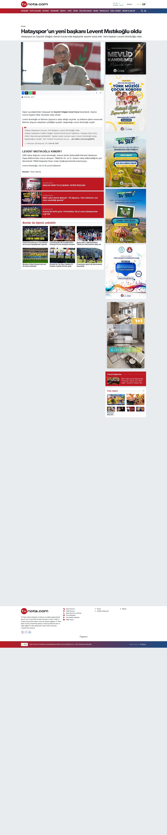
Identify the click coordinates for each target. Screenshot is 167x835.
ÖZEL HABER (115, 11)
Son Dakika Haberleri (72, 617)
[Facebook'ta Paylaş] (23, 93)
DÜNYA (63, 11)
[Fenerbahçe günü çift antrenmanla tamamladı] (89, 255)
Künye (99, 609)
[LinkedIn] (29, 632)
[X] (22, 632)
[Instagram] (26, 632)
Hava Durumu (70, 609)
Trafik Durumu (70, 611)
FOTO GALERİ (35, 11)
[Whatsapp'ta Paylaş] (30, 93)
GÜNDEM (24, 11)
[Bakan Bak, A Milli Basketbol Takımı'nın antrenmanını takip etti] (89, 234)
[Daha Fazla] (34, 93)
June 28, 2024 (53, 143)
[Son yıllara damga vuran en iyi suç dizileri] (135, 399)
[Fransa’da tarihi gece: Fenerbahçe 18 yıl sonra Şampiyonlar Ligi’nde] (35, 234)
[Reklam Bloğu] (125, 58)
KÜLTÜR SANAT (85, 11)
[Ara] (142, 11)
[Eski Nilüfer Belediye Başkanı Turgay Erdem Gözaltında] (140, 409)
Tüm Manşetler (70, 615)
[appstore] (83, 637)
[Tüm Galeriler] (143, 391)
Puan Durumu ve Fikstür (73, 613)
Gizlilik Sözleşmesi (103, 611)
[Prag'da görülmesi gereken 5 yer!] (116, 399)
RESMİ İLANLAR (128, 11)
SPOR (75, 11)
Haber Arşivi (70, 619)
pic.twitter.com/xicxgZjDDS (83, 139)
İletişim (124, 609)
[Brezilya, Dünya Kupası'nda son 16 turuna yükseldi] (35, 255)
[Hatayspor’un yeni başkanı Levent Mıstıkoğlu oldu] (62, 66)
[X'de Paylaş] (26, 93)
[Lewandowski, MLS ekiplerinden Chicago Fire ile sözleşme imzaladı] (62, 234)
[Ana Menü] (144, 11)
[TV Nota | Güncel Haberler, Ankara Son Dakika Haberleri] (34, 4)
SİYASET (45, 11)
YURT (69, 11)
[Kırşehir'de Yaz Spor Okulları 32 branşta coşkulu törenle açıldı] (62, 255)
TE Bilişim (143, 644)
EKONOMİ (54, 11)
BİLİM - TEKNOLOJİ (101, 11)
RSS (25, 644)
